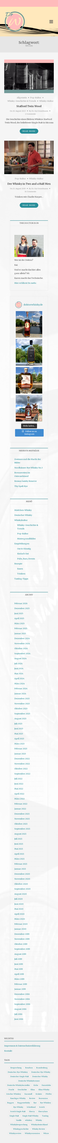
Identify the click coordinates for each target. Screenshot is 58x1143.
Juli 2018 (18, 1014)
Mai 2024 (18, 673)
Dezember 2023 (22, 698)
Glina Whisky (43, 1090)
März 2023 (19, 743)
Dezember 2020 (22, 874)
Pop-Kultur (35, 97)
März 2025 (19, 623)
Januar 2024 (20, 693)
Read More (29, 131)
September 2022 (22, 773)
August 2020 (20, 894)
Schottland (31, 1107)
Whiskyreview (15, 1133)
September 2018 (22, 1004)
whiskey (28, 1120)
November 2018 (22, 999)
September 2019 (22, 949)
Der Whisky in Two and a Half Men (29, 183)
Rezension (43, 1098)
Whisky (39, 1120)
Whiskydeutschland (39, 1125)
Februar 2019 (20, 984)
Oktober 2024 (21, 648)
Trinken (21, 573)
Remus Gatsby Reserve (25, 481)
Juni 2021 (18, 844)
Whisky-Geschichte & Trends (21, 101)
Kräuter (39, 1094)
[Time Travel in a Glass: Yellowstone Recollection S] (29, 408)
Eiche (36, 1085)
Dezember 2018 (22, 994)
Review (32, 1098)
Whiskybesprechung (19, 1125)
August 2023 (20, 718)
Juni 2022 (18, 784)
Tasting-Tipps (21, 578)
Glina (32, 1090)
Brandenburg (42, 1068)
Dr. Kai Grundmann (40, 111)
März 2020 (19, 919)
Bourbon (29, 1068)
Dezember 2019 (21, 934)
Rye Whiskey (45, 1103)
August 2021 (20, 834)
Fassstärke (46, 1085)
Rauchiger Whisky (18, 1098)
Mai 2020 (18, 909)
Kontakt (8, 1051)
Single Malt (14, 1116)
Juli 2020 (18, 899)
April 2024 (19, 678)
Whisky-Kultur (46, 101)
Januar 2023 (20, 753)
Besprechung (16, 1068)
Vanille (19, 1120)
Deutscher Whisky (23, 515)
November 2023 (22, 703)
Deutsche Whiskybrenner (29, 1081)
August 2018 (20, 1009)
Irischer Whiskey (13, 1094)
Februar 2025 (20, 628)
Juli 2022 (18, 778)
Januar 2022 (20, 808)
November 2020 (22, 879)
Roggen (10, 1103)
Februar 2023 (20, 748)
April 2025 (19, 618)
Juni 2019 (18, 964)
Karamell (28, 1094)
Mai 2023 (18, 733)
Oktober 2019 (20, 944)
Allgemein (22, 97)
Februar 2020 (20, 924)
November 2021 (22, 818)
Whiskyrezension (32, 1133)
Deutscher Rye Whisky (40, 1072)
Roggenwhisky (23, 1103)
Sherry (32, 1111)
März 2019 (19, 979)
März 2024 (19, 683)
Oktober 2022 (21, 768)
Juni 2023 (18, 728)
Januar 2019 (20, 989)
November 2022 (22, 763)
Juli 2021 (18, 839)
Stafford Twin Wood (29, 106)
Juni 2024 (18, 668)
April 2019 (19, 974)
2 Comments (30, 114)
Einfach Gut (23, 553)
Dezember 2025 (22, 608)
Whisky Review (38, 1129)
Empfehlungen (21, 543)
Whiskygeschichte (21, 1129)
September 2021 (22, 829)
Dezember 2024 (22, 638)
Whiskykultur (21, 520)
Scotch (42, 1107)
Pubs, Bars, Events (26, 558)
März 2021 (19, 859)
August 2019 (20, 954)
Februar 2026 (20, 603)
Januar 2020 (20, 929)
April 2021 (19, 854)
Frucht (11, 1090)
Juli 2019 (18, 959)
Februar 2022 (20, 804)
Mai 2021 (18, 849)
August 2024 (20, 658)
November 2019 (22, 939)
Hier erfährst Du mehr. (25, 283)
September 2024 (22, 653)
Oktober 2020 (21, 884)
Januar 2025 (20, 633)
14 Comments (30, 191)
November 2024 (22, 643)
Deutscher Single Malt (19, 1076)
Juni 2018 (18, 1019)
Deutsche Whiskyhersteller (18, 1085)
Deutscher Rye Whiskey (18, 1072)
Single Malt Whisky (30, 1116)
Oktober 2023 (20, 708)
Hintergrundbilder (26, 538)
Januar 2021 (20, 869)
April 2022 (19, 794)
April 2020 (19, 914)
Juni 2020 (18, 904)
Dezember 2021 (22, 814)
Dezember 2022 (22, 758)
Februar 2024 (20, 688)
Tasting (45, 1116)
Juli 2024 (18, 663)
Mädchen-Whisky (23, 510)
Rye (35, 1103)
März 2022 (19, 798)
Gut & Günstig (24, 548)
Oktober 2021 (20, 824)
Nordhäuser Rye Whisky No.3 (28, 467)
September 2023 (22, 713)
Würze (46, 1133)
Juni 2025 (18, 613)
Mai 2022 (18, 788)
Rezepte (18, 563)
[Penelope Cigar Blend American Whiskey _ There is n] (29, 324)
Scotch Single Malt (17, 1111)
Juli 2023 (18, 723)
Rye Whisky (18, 1107)
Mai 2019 (18, 969)
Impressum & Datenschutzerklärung (22, 1046)
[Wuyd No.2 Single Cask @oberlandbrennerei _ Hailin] (29, 380)
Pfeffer (49, 1094)
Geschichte (22, 1090)
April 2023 (19, 738)
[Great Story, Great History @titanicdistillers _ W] (29, 352)
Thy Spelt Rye (21, 486)
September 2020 (22, 889)
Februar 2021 (20, 864)
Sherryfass (43, 1111)
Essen (20, 568)
